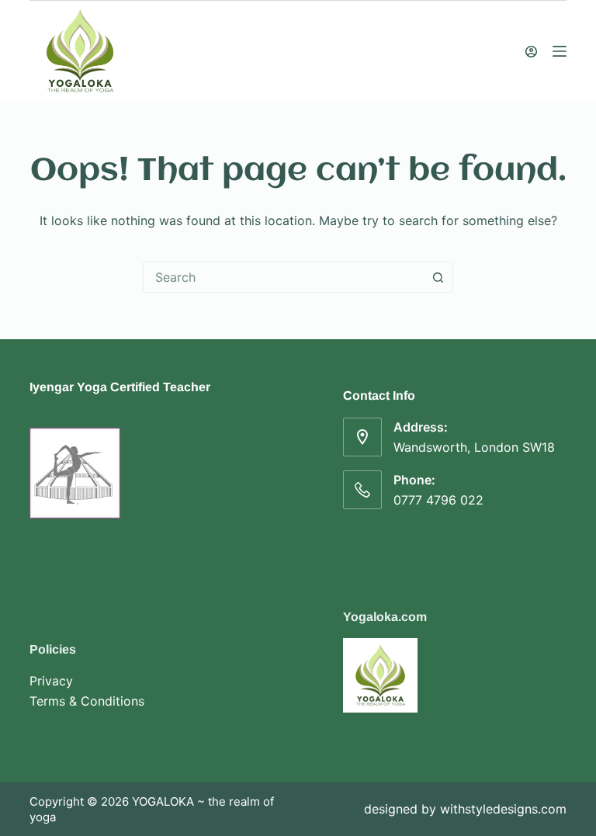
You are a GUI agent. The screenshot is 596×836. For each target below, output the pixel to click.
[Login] (531, 51)
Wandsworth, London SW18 (474, 447)
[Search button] (437, 277)
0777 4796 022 (438, 500)
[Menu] (560, 51)
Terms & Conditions (86, 701)
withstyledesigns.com (503, 809)
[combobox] (283, 277)
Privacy (51, 681)
